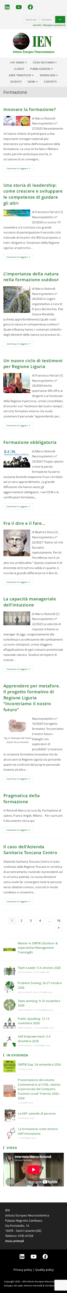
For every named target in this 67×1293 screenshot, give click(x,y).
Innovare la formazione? (29, 109)
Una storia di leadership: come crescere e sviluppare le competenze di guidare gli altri (33, 194)
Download (48, 75)
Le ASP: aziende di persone (37, 1113)
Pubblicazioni (40, 68)
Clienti (19, 68)
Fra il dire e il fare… (24, 523)
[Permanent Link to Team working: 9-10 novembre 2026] (9, 1005)
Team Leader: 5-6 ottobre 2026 (39, 968)
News (32, 81)
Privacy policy (22, 1270)
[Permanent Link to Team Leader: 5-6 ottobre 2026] (9, 969)
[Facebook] (30, 7)
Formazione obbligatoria (30, 442)
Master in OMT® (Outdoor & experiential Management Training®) (38, 947)
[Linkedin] (7, 7)
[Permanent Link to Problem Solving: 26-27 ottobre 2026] (9, 987)
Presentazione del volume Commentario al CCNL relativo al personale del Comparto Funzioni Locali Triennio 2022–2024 (39, 1089)
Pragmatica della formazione (21, 798)
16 (58, 920)
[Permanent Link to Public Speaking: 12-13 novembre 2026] (9, 1023)
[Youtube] (18, 7)
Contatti (50, 81)
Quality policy (44, 1270)
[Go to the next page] (58, 927)
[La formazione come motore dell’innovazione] (9, 1133)
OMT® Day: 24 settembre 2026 (39, 1064)
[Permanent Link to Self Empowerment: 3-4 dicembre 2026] (9, 1041)
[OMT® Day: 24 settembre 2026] (9, 1066)
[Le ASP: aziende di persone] (9, 1115)
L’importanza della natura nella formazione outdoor (31, 277)
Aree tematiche (20, 75)
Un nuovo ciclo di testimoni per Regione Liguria (33, 363)
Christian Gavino (54, 1285)
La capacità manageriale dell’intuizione (29, 602)
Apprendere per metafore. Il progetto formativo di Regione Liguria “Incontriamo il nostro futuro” (31, 697)
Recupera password (54, 25)
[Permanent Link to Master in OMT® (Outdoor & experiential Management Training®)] (9, 949)
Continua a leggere (17, 168)
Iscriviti (37, 25)
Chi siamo (17, 62)
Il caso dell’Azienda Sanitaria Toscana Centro (30, 850)
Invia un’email (14, 1241)
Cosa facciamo (44, 62)
